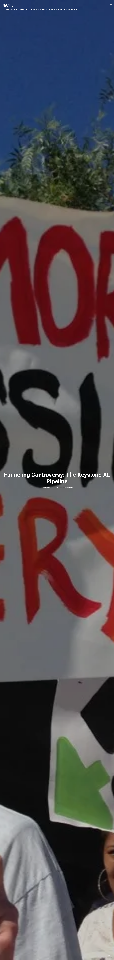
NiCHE (8, 5)
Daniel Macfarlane (68, 487)
